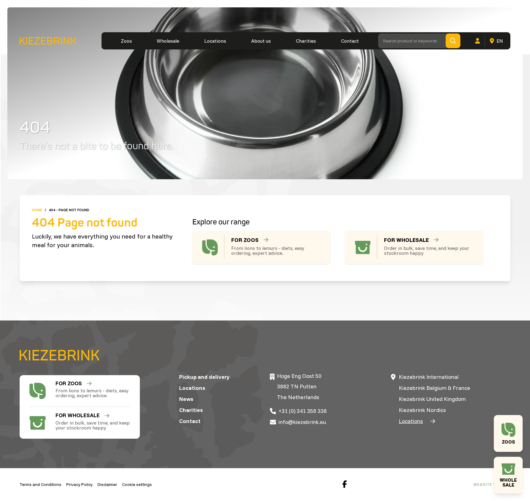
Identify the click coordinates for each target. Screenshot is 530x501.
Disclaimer (107, 484)
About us (261, 41)
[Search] (453, 40)
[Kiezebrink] (48, 41)
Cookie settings (137, 484)
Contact (350, 41)
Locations (215, 41)
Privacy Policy (79, 484)
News (186, 398)
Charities (306, 41)
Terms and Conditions (40, 484)
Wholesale (168, 41)
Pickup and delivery (204, 376)
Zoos (126, 41)
